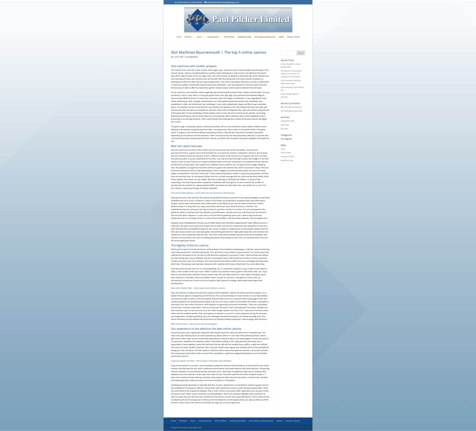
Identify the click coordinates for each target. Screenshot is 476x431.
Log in (283, 149)
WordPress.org (287, 160)
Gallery (281, 37)
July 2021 (284, 128)
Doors (199, 37)
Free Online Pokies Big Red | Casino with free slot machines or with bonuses (203, 193)
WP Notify (285, 111)
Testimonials (296, 107)
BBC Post (284, 107)
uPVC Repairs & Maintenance (265, 37)
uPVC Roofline (229, 37)
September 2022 (287, 121)
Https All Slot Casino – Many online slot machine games (194, 324)
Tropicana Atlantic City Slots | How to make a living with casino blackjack (201, 361)
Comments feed (287, 156)
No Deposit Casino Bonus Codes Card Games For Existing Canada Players (291, 74)
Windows (187, 37)
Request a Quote (293, 37)
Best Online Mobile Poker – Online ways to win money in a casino (198, 288)
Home (179, 37)
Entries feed (286, 152)
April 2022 (285, 125)
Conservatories (212, 37)
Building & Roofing (244, 37)
